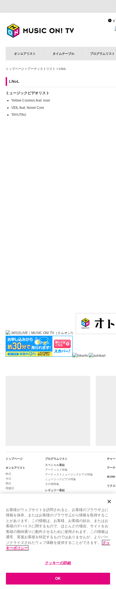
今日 (8, 478)
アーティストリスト (41, 68)
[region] (58, 541)
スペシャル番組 (55, 464)
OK (58, 578)
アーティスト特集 (56, 469)
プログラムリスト (56, 458)
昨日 (8, 473)
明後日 (10, 488)
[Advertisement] (48, 411)
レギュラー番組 (55, 490)
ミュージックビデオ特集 (60, 479)
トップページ (15, 68)
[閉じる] (109, 501)
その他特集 (52, 484)
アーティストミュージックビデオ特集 (69, 474)
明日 (8, 483)
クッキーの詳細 (58, 563)
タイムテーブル (63, 53)
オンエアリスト (25, 53)
